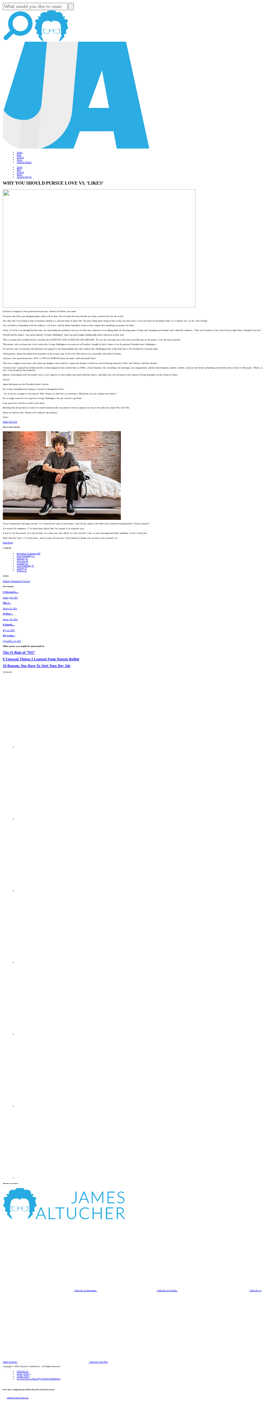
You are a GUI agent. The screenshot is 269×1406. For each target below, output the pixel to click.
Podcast (20, 157)
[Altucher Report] (51, 40)
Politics (22, 570)
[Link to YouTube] (52, 1034)
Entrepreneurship (26, 555)
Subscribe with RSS (98, 1361)
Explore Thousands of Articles (16, 581)
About (19, 152)
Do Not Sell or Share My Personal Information (38, 1378)
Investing (22, 558)
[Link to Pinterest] (52, 1106)
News (19, 159)
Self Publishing (25, 565)
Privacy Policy (23, 1373)
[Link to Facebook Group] (52, 819)
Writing (22, 568)
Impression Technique (28, 553)
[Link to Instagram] (52, 1178)
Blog (19, 154)
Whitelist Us (22, 1371)
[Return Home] (76, 147)
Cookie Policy (23, 1376)
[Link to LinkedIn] (52, 890)
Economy (22, 563)
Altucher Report (24, 162)
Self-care (22, 560)
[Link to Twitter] (52, 962)
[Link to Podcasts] (90, 1218)
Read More (8, 542)
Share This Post (10, 421)
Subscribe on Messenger (85, 1290)
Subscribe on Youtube (167, 1290)
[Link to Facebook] (52, 747)
